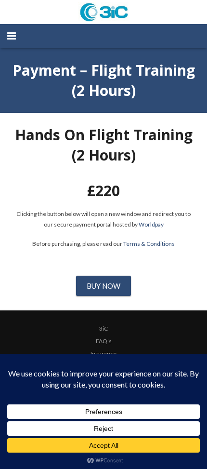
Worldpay (151, 224)
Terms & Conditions (149, 243)
